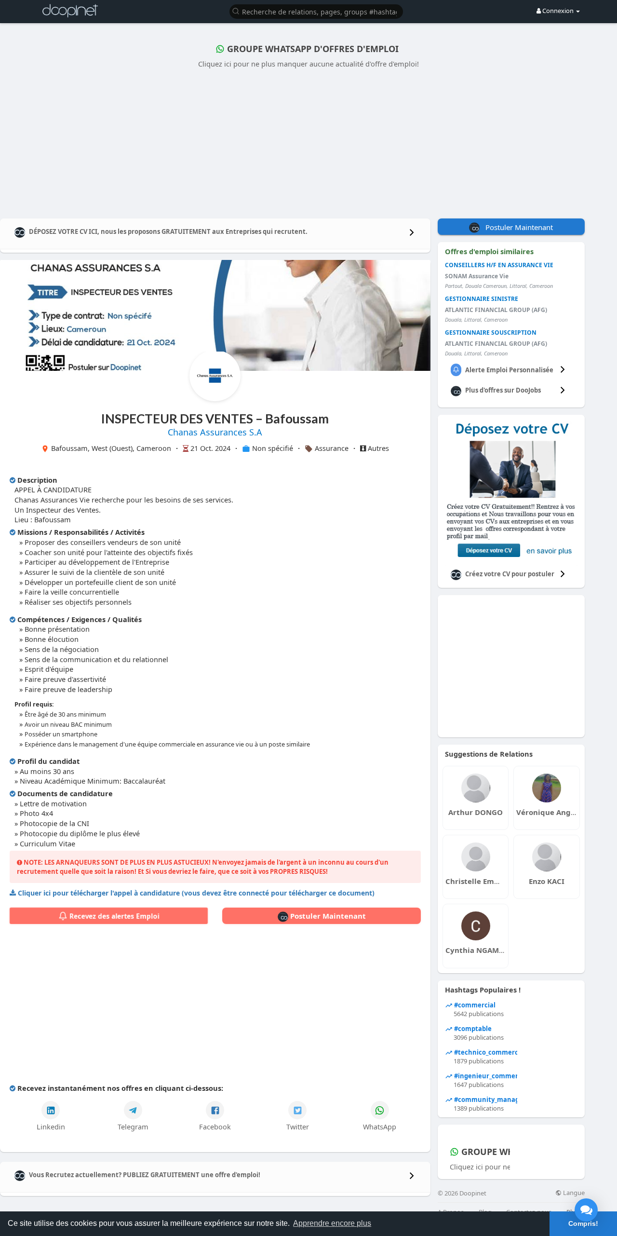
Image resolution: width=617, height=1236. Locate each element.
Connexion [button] (558, 10)
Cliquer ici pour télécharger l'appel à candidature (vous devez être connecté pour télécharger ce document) (196, 892)
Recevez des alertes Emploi (113, 916)
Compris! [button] (583, 1223)
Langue (573, 1193)
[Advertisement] (308, 141)
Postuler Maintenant (327, 916)
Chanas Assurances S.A (215, 432)
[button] (316, 11)
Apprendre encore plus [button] (332, 1223)
